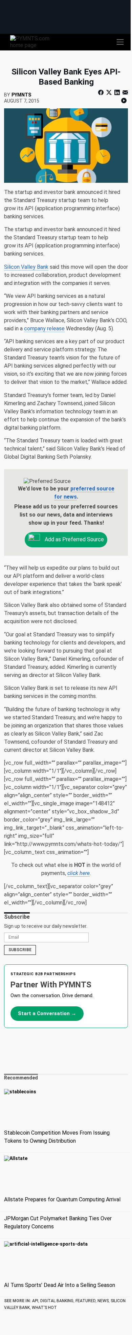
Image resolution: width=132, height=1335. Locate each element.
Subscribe (19, 949)
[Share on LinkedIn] (117, 92)
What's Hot (44, 1307)
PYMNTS (21, 94)
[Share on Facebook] (101, 92)
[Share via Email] (124, 92)
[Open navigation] (120, 42)
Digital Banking (56, 1300)
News (103, 1300)
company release (44, 328)
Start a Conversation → (47, 1013)
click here (78, 873)
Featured (85, 1300)
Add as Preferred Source (73, 539)
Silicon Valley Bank (26, 267)
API (35, 1300)
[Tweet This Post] (109, 92)
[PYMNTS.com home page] (34, 41)
